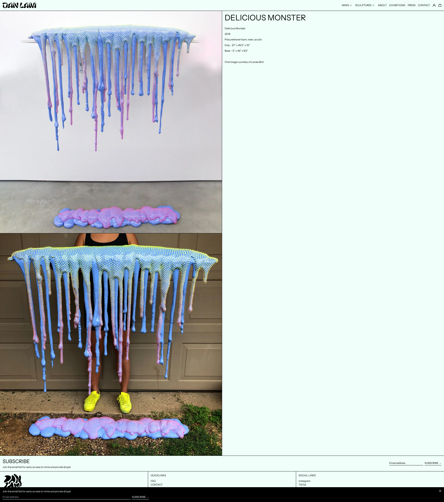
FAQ (153, 481)
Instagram (304, 481)
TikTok (302, 484)
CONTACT (157, 484)
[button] (440, 5)
